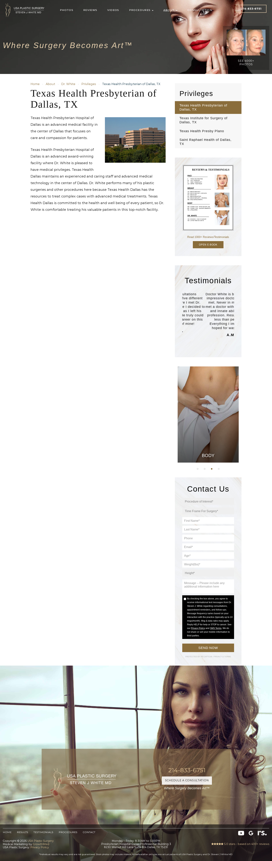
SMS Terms (215, 628)
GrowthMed (41, 844)
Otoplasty (208, 398)
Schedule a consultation (187, 780)
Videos (113, 10)
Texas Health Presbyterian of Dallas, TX (203, 107)
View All (208, 453)
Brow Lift (208, 416)
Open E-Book (208, 244)
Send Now (208, 648)
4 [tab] (218, 469)
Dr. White (68, 84)
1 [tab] (197, 469)
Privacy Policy (198, 628)
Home (35, 84)
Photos (66, 10)
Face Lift (208, 435)
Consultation (199, 10)
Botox (208, 444)
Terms (227, 657)
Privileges (88, 84)
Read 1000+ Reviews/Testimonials (208, 236)
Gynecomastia (208, 388)
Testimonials (43, 832)
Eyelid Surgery (208, 426)
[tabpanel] (208, 414)
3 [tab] (211, 469)
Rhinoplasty (208, 407)
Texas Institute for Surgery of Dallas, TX (203, 120)
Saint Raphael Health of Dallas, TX (205, 142)
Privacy (218, 657)
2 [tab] (204, 469)
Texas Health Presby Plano (201, 131)
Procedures (140, 10)
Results (22, 832)
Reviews (90, 10)
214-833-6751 (251, 8)
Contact (89, 832)
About (169, 10)
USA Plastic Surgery (25, 2)
